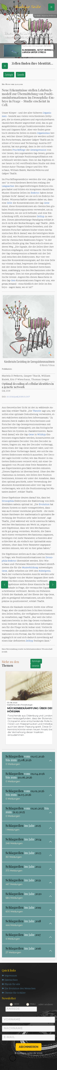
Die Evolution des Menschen (20, 988)
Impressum (11, 975)
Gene (46, 203)
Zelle (9, 203)
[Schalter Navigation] (51, 7)
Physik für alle (12, 984)
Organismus (43, 133)
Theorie (37, 411)
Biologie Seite (28, 7)
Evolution (44, 504)
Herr (16, 1004)
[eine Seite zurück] (4, 584)
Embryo (35, 193)
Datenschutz (11, 980)
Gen (13, 280)
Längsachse (8, 186)
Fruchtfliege (19, 150)
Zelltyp (40, 216)
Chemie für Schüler (15, 993)
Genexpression (38, 150)
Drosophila (8, 501)
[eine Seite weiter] (52, 584)
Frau (33, 1004)
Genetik (20, 74)
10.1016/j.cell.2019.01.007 (18, 396)
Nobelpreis (45, 571)
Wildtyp (41, 434)
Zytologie (9, 74)
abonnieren (28, 1047)
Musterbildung (30, 567)
